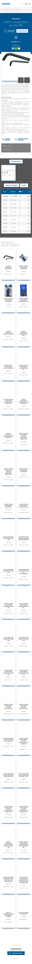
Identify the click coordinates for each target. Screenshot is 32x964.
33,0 (29, 200)
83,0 (29, 227)
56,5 (29, 196)
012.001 (5, 211)
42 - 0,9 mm (13, 204)
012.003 (5, 196)
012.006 (5, 227)
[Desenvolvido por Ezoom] (16, 959)
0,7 (20, 200)
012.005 (5, 223)
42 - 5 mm (12, 227)
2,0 (20, 215)
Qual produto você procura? (11, 10)
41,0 (29, 208)
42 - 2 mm (13, 215)
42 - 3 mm (12, 219)
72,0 (29, 223)
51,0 (29, 215)
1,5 (19, 211)
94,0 (29, 231)
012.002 (5, 215)
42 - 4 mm (13, 223)
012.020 (5, 200)
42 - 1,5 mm (13, 211)
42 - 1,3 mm (13, 208)
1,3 (19, 208)
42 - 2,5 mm (13, 196)
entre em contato (17, 953)
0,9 (19, 204)
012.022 (5, 208)
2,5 (20, 196)
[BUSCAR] (29, 10)
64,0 (29, 219)
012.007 (5, 231)
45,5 (29, 211)
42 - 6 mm (12, 231)
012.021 (5, 204)
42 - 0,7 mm (13, 200)
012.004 (5, 219)
